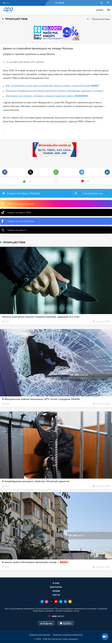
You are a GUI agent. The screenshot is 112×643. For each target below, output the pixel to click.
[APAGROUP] (56, 616)
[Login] (108, 2)
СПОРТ (100, 10)
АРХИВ (56, 591)
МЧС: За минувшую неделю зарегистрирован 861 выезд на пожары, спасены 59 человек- (52, 85)
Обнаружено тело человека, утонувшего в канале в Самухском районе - (47, 96)
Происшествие (101, 19)
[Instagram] (46, 602)
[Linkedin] (65, 602)
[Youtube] (56, 602)
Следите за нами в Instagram (20, 204)
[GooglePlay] (46, 623)
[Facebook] (42, 602)
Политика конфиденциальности (68, 635)
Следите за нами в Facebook (20, 221)
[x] (51, 602)
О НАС (56, 583)
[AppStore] (65, 623)
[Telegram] (60, 602)
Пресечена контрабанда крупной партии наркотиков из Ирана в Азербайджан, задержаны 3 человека (54, 91)
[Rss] (70, 602)
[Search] (101, 3)
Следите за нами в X (17, 230)
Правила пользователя (39, 635)
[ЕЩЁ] (108, 10)
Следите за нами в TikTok (19, 212)
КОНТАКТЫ (56, 587)
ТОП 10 (56, 595)
